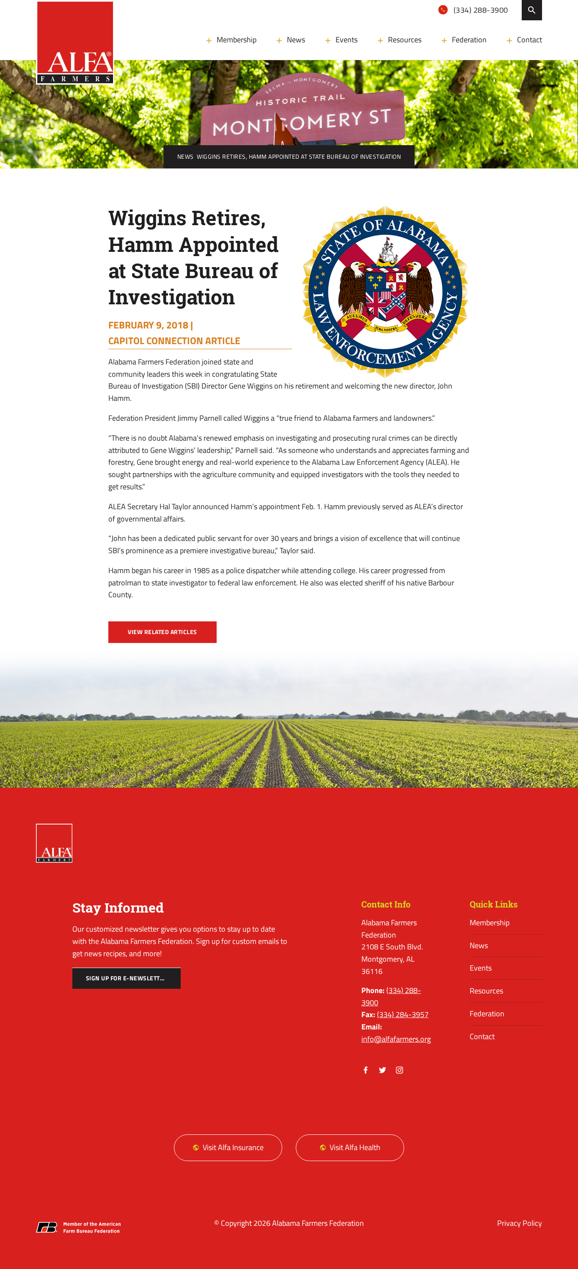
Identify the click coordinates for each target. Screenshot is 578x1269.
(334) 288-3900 (479, 10)
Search (532, 10)
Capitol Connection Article (174, 340)
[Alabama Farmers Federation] (54, 843)
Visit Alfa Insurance (233, 1147)
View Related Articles (162, 632)
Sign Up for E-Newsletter (127, 978)
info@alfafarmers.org (396, 1039)
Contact (529, 39)
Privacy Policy (519, 1223)
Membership (236, 39)
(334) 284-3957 (403, 1014)
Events (347, 39)
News (296, 39)
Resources (404, 39)
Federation (469, 39)
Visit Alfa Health (355, 1147)
